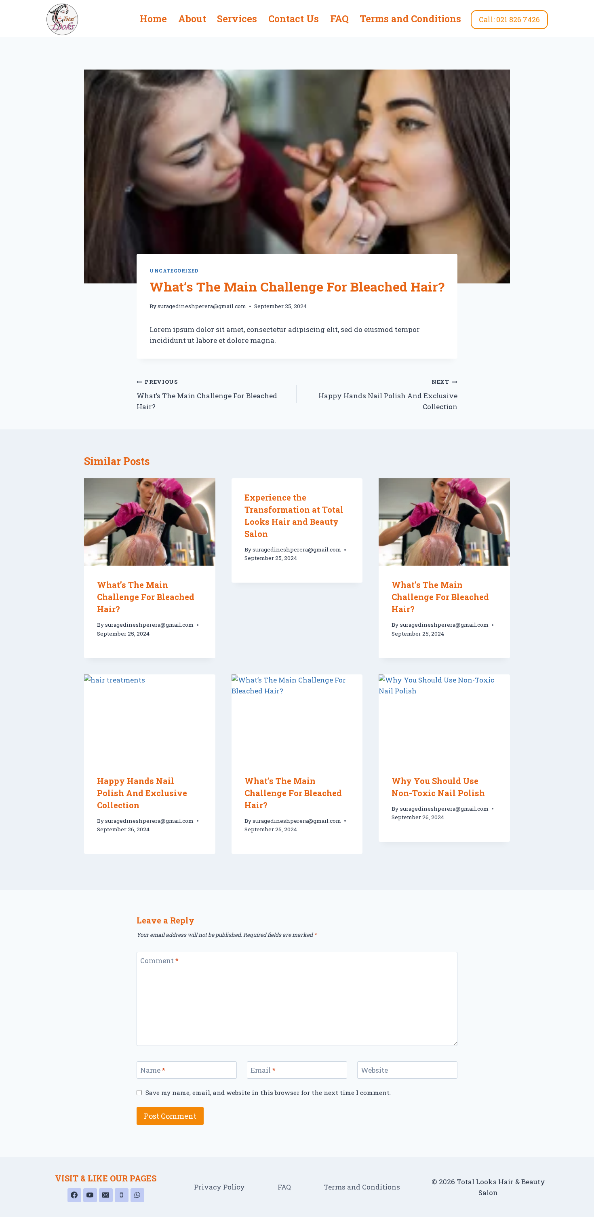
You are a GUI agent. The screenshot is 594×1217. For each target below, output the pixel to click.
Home (153, 19)
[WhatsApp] (137, 1195)
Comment (159, 960)
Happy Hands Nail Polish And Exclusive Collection (387, 394)
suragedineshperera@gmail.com (202, 306)
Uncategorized (174, 271)
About (192, 19)
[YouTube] (90, 1195)
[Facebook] (74, 1195)
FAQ (339, 19)
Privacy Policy (219, 1187)
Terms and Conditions (410, 19)
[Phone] (121, 1195)
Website (374, 1070)
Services (237, 19)
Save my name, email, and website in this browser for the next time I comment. (268, 1093)
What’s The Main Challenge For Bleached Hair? (207, 394)
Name (152, 1070)
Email (263, 1070)
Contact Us (293, 19)
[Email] (106, 1195)
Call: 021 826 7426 (509, 19)
